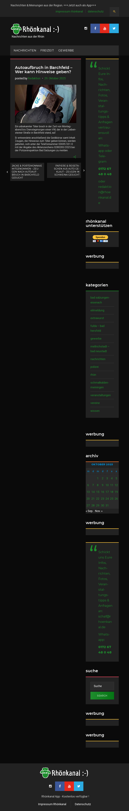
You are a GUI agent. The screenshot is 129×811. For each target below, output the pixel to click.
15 (97, 492)
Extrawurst (97, 318)
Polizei (94, 366)
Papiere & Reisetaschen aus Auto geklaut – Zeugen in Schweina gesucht (66, 170)
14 (93, 492)
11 (111, 485)
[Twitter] (114, 28)
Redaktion (34, 78)
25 (111, 498)
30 (102, 505)
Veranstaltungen (100, 395)
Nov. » (98, 511)
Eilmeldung (97, 310)
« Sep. (89, 511)
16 (102, 492)
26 (116, 498)
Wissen (95, 410)
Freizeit (47, 50)
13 (88, 492)
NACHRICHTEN (25, 50)
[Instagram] (85, 28)
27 (88, 505)
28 (93, 505)
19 (116, 492)
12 (116, 485)
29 (97, 505)
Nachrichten (97, 359)
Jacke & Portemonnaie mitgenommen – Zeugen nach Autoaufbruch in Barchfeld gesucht (27, 171)
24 (107, 498)
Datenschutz (96, 11)
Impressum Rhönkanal (69, 11)
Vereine (95, 403)
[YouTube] (104, 28)
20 (88, 498)
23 (102, 498)
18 (111, 492)
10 (107, 485)
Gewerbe (66, 50)
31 (107, 505)
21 (93, 498)
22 (97, 498)
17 (107, 492)
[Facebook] (95, 28)
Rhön (93, 374)
